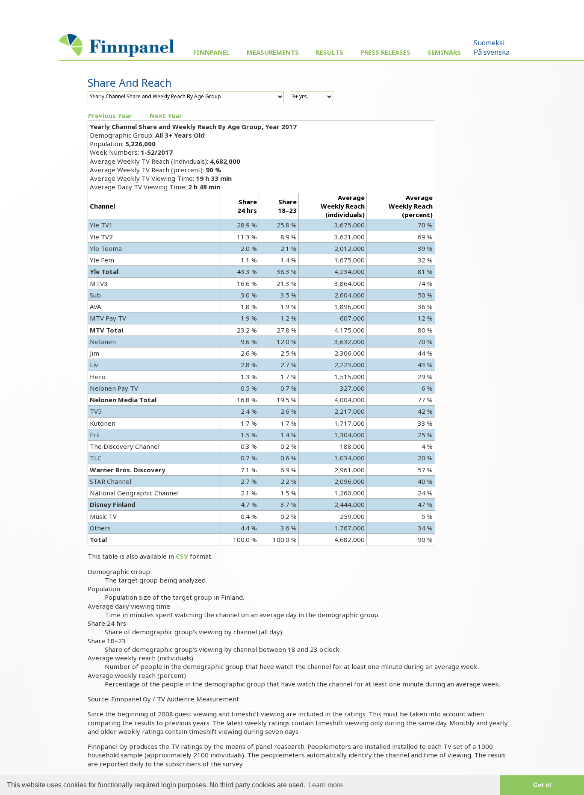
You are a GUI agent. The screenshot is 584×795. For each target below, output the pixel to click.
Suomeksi (489, 42)
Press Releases (385, 52)
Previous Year (110, 115)
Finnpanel (211, 52)
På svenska (492, 52)
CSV (182, 556)
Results (329, 52)
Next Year (166, 115)
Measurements (273, 52)
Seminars (444, 52)
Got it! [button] (542, 784)
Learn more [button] (325, 785)
